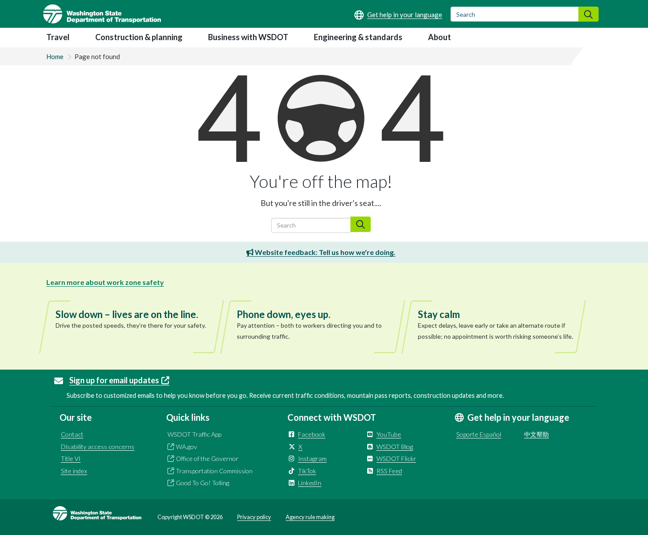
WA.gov (186, 446)
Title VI (71, 458)
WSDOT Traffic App (194, 434)
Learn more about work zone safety (105, 282)
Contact (72, 434)
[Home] (102, 13)
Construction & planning (138, 37)
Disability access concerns (97, 446)
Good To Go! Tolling (202, 482)
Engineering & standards (358, 37)
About (439, 37)
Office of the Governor (207, 458)
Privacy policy (254, 516)
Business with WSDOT (248, 37)
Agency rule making (310, 516)
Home (54, 56)
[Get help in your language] (398, 15)
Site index (74, 471)
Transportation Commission (214, 471)
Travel (58, 37)
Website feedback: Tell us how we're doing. (324, 252)
